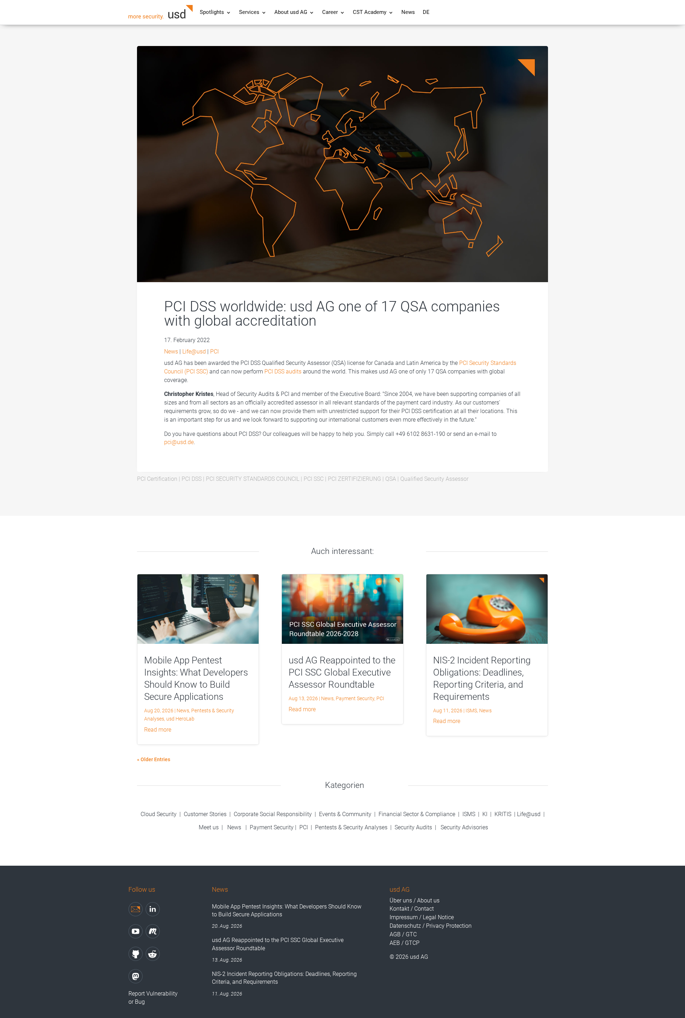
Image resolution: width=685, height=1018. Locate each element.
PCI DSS (192, 478)
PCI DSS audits (282, 371)
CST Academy (369, 12)
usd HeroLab (180, 719)
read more (157, 729)
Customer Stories (205, 814)
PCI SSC (314, 478)
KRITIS (502, 814)
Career (330, 12)
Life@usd (194, 351)
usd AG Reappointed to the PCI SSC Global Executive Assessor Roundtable (342, 672)
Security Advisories (464, 827)
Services (249, 12)
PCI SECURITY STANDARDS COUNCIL (252, 478)
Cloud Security (159, 814)
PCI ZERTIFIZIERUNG (354, 478)
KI (484, 814)
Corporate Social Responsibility (273, 814)
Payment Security (355, 698)
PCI (214, 351)
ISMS (471, 710)
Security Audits (413, 827)
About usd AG (290, 12)
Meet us (209, 827)
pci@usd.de (179, 442)
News (408, 12)
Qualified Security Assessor (434, 478)
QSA (390, 478)
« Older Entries (153, 759)
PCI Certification (157, 478)
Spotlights (212, 12)
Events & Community (346, 814)
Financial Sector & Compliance (417, 814)
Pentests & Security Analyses (351, 827)
